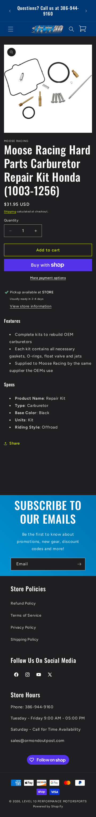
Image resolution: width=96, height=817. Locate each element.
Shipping (10, 211)
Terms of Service (26, 615)
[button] (11, 29)
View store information (30, 306)
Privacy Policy (23, 627)
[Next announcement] (86, 11)
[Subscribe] (79, 564)
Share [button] (14, 443)
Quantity (11, 220)
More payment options (48, 278)
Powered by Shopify (48, 806)
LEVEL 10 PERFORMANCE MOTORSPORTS (54, 801)
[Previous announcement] (10, 11)
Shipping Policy (25, 639)
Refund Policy (23, 603)
